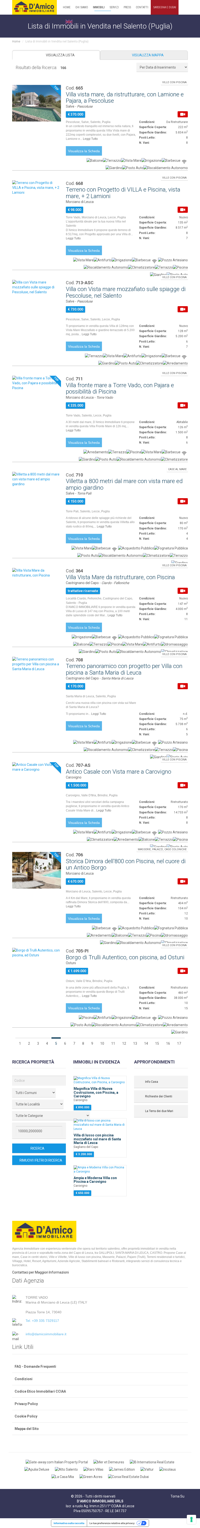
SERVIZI (114, 7)
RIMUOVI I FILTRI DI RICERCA (40, 1160)
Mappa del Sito (27, 1429)
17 (179, 1043)
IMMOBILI (99, 7)
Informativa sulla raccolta (69, 1523)
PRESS (127, 7)
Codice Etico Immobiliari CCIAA (40, 1391)
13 (135, 1043)
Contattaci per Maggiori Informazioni (40, 1272)
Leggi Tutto (91, 139)
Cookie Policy (26, 1416)
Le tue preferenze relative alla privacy (112, 1523)
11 (113, 1043)
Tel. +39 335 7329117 (42, 1321)
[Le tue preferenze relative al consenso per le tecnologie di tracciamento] (191, 1519)
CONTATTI (142, 7)
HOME (66, 7)
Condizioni (23, 1379)
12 (124, 1043)
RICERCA (37, 1148)
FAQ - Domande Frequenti (35, 1366)
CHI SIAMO (81, 7)
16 (168, 1043)
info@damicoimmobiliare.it (46, 1334)
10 (102, 1043)
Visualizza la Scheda (84, 151)
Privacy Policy (26, 1404)
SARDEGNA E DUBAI (164, 7)
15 (157, 1043)
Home (16, 41)
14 (146, 1043)
